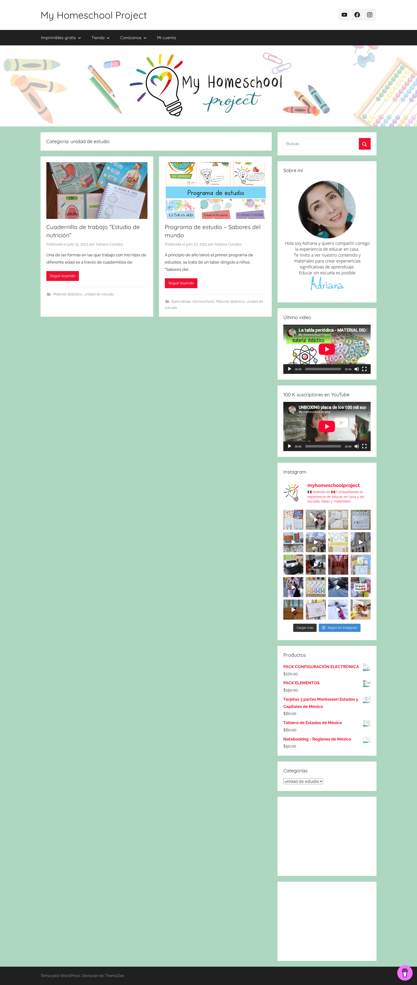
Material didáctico (67, 294)
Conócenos (130, 37)
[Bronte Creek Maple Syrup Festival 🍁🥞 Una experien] (316, 542)
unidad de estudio (99, 294)
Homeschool (203, 301)
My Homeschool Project (94, 15)
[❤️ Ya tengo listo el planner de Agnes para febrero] (316, 610)
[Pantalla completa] (364, 369)
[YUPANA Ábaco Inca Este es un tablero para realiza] (316, 587)
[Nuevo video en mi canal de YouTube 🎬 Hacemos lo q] (361, 587)
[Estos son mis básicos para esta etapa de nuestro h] (293, 565)
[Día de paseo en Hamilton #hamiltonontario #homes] (316, 520)
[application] (327, 349)
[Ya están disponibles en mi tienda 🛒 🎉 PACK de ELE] (293, 542)
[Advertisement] (327, 836)
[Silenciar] (356, 369)
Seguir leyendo (62, 276)
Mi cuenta (166, 37)
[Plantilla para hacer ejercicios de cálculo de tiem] (338, 542)
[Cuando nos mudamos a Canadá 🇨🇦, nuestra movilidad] (293, 587)
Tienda (97, 37)
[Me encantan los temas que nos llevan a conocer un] (293, 520)
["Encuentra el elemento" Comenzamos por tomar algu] (361, 520)
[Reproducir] (289, 369)
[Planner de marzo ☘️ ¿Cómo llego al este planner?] (361, 565)
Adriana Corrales (109, 244)
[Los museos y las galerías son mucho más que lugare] (338, 565)
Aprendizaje (181, 301)
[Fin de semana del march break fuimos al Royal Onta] (361, 542)
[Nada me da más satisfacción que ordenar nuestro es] (316, 565)
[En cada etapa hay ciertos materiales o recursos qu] (293, 610)
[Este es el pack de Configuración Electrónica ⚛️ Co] (338, 520)
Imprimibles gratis (58, 37)
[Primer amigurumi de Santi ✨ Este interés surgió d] (361, 610)
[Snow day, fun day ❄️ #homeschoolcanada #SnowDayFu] (338, 610)
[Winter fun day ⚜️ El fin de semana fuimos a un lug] (338, 587)
